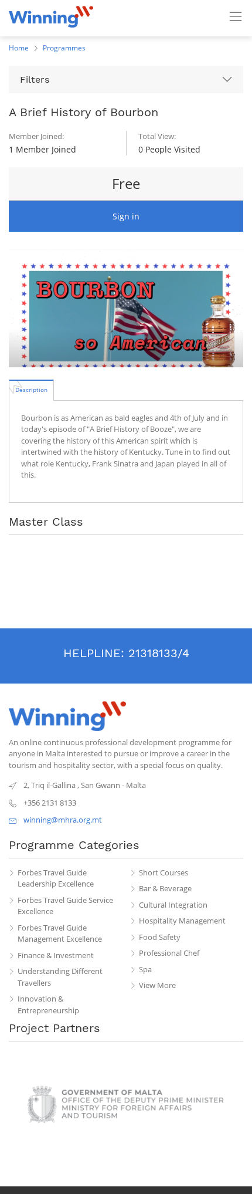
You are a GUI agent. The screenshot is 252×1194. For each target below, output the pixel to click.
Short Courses (163, 872)
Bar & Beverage (165, 888)
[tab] (31, 389)
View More (157, 985)
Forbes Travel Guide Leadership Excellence (56, 878)
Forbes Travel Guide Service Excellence (65, 906)
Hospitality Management (182, 920)
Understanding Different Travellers (60, 977)
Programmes (64, 48)
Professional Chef (169, 953)
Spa (145, 969)
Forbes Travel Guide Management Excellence (60, 933)
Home (19, 48)
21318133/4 (158, 653)
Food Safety (160, 937)
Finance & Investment (56, 955)
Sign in (126, 216)
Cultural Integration (173, 904)
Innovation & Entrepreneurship (48, 1004)
